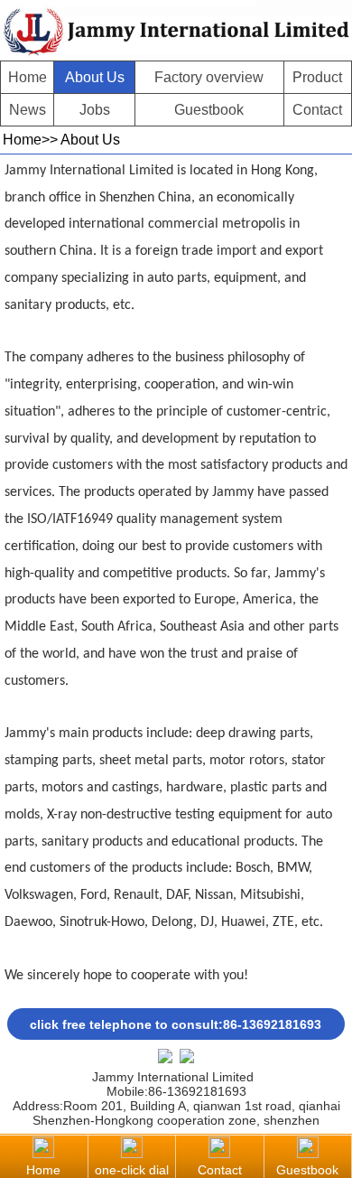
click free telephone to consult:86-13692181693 (175, 1024)
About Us (95, 77)
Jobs (94, 109)
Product (317, 77)
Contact (317, 109)
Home (27, 77)
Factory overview (209, 77)
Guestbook (209, 109)
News (27, 109)
